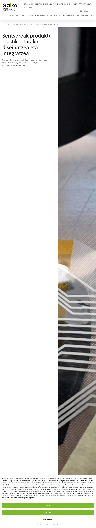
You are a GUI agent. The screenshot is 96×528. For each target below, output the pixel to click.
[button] (81, 11)
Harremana (27, 8)
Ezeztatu (48, 512)
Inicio (9, 25)
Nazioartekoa (60, 4)
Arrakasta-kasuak (85, 4)
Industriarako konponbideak (43, 15)
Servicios (18, 25)
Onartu (48, 505)
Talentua (38, 4)
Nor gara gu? (28, 4)
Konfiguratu (48, 519)
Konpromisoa (72, 4)
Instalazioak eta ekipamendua (77, 15)
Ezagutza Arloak (16, 15)
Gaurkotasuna (48, 4)
